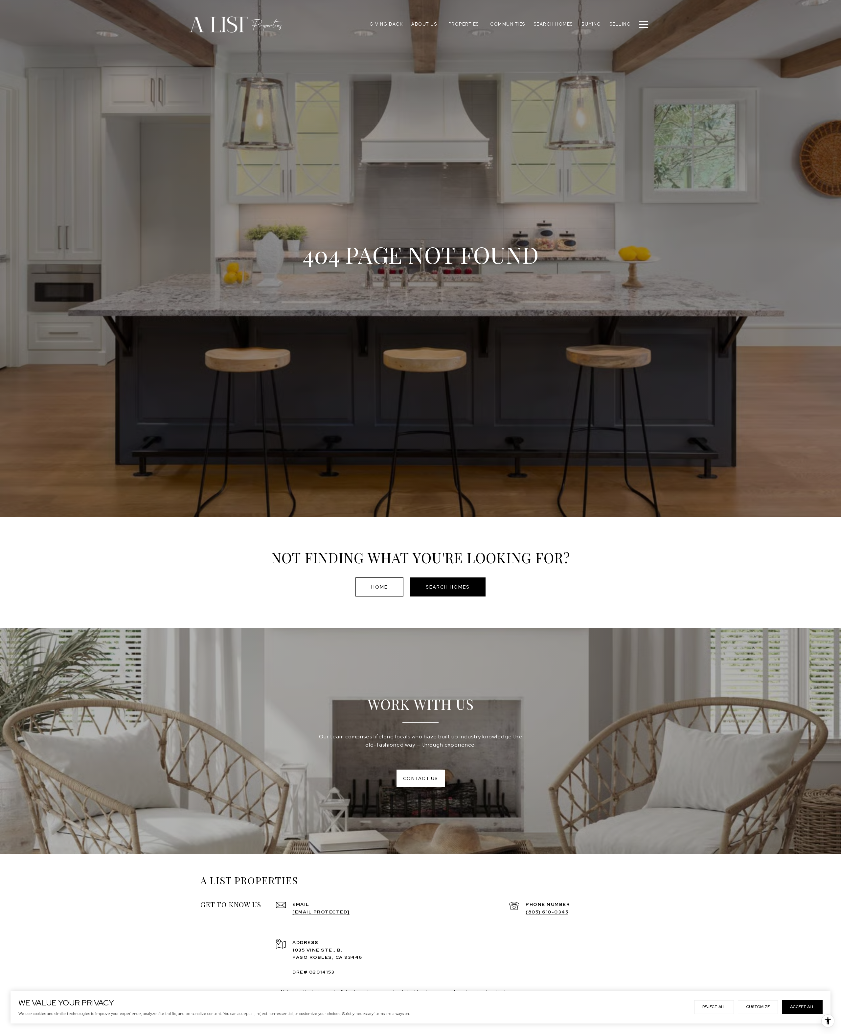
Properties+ (465, 24)
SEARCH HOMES (448, 587)
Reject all (714, 1006)
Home (379, 587)
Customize (758, 1006)
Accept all (802, 1006)
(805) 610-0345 (547, 912)
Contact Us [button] (420, 778)
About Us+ (425, 24)
